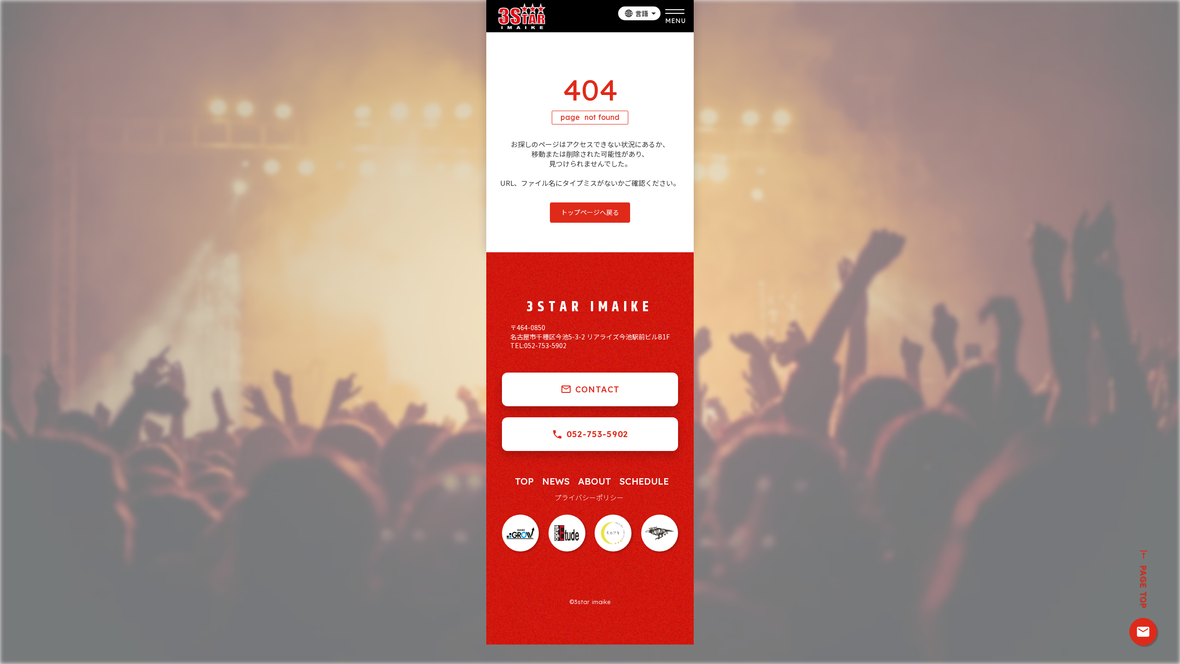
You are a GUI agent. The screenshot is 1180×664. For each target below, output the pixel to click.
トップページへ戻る (590, 212)
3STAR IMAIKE (590, 307)
